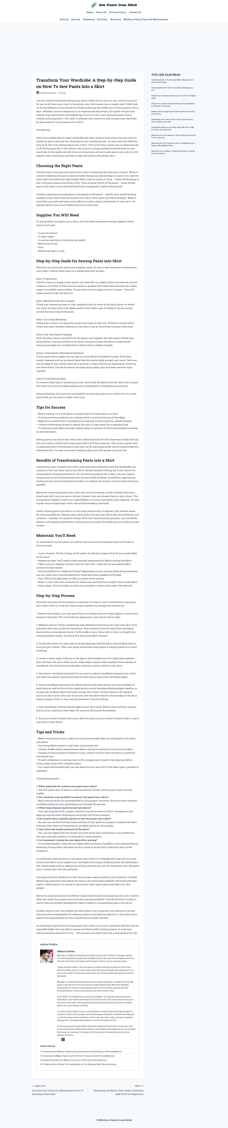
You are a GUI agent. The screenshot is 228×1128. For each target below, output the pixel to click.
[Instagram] (63, 1039)
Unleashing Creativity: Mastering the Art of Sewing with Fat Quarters (74, 1060)
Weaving (115, 19)
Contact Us (135, 12)
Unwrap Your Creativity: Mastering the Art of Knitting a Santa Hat (57, 1090)
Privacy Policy (117, 12)
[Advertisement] (114, 42)
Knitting (102, 19)
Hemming (88, 19)
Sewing (64, 19)
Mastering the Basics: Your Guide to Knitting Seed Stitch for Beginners (118, 1090)
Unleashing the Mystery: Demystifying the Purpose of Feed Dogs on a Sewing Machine (82, 1051)
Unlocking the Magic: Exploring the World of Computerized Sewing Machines (78, 1056)
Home (90, 12)
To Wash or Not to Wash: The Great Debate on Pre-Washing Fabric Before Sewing (79, 1064)
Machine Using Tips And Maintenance (146, 19)
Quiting (75, 19)
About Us (101, 12)
